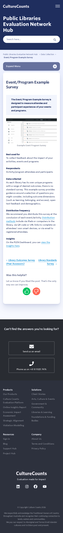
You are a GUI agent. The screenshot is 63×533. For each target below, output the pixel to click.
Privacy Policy (38, 448)
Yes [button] (26, 291)
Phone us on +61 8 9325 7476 (31, 369)
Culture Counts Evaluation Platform (13, 401)
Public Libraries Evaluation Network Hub (20, 54)
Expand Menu (13, 66)
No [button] (36, 291)
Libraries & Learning (41, 412)
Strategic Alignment (13, 420)
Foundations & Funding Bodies (43, 419)
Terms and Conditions (42, 443)
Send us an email (31, 351)
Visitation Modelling (13, 425)
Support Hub (9, 448)
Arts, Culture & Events (43, 399)
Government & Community (39, 405)
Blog (5, 443)
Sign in (6, 438)
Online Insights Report (14, 407)
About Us (36, 438)
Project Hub (9, 453)
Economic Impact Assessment (12, 414)
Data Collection (47, 54)
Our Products (10, 394)
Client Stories (38, 394)
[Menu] (57, 6)
